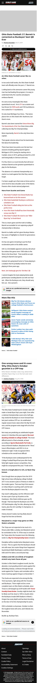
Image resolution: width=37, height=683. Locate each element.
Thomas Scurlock (9, 43)
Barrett (16, 133)
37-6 (21, 104)
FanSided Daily (6, 655)
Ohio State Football (12, 350)
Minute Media (10, 672)
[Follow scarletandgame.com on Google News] (32, 289)
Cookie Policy (5, 661)
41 (13, 110)
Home (3, 350)
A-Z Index (25, 664)
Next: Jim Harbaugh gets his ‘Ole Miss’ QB (16, 271)
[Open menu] (3, 3)
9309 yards (16, 107)
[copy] (12, 46)
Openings (25, 648)
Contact (4, 652)
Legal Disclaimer (28, 661)
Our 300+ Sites (27, 652)
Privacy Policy (6, 658)
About (3, 648)
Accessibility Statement (9, 664)
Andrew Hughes (9, 379)
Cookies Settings (7, 668)
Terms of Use (26, 658)
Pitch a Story (26, 655)
